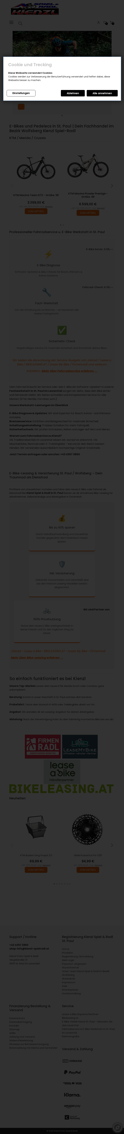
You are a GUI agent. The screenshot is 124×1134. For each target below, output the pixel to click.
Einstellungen (21, 93)
